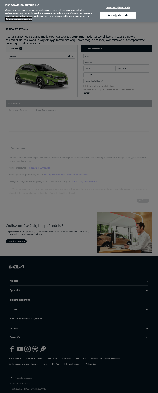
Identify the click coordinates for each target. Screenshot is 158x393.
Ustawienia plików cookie (118, 7)
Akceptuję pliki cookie (118, 15)
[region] (79, 11)
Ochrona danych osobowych (19, 19)
